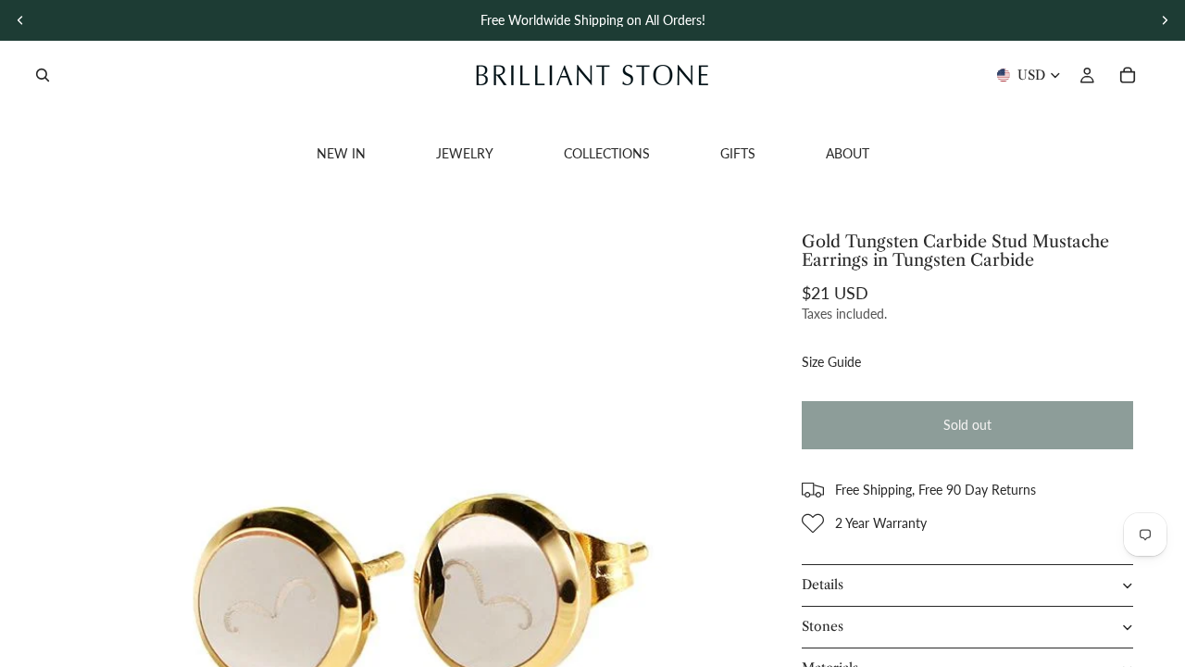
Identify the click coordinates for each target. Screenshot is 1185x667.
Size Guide (831, 362)
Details (822, 584)
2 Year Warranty (881, 523)
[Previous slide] (20, 20)
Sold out (967, 425)
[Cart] (1127, 75)
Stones (822, 626)
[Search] (42, 75)
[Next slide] (1164, 20)
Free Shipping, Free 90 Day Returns (935, 489)
